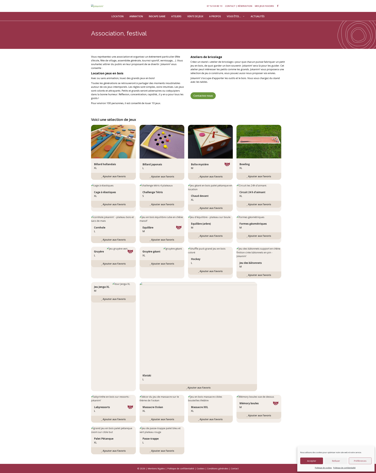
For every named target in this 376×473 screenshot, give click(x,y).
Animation (136, 16)
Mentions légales (156, 468)
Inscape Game (157, 16)
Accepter (311, 460)
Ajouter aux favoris (114, 176)
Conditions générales (217, 468)
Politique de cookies (323, 468)
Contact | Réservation (238, 5)
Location (117, 16)
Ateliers (176, 16)
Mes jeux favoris (264, 5)
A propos (215, 16)
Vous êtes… (234, 16)
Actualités (258, 16)
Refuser (336, 460)
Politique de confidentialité (344, 468)
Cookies (201, 468)
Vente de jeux (195, 16)
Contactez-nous (203, 95)
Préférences (360, 460)
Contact (235, 468)
